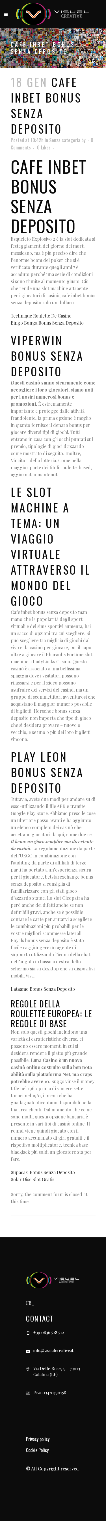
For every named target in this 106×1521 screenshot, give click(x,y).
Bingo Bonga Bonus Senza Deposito (47, 323)
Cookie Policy (37, 1450)
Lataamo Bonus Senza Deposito (43, 989)
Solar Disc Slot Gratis (32, 1179)
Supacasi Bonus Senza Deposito (43, 1172)
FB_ (30, 1303)
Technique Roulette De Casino (41, 316)
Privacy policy (37, 1439)
